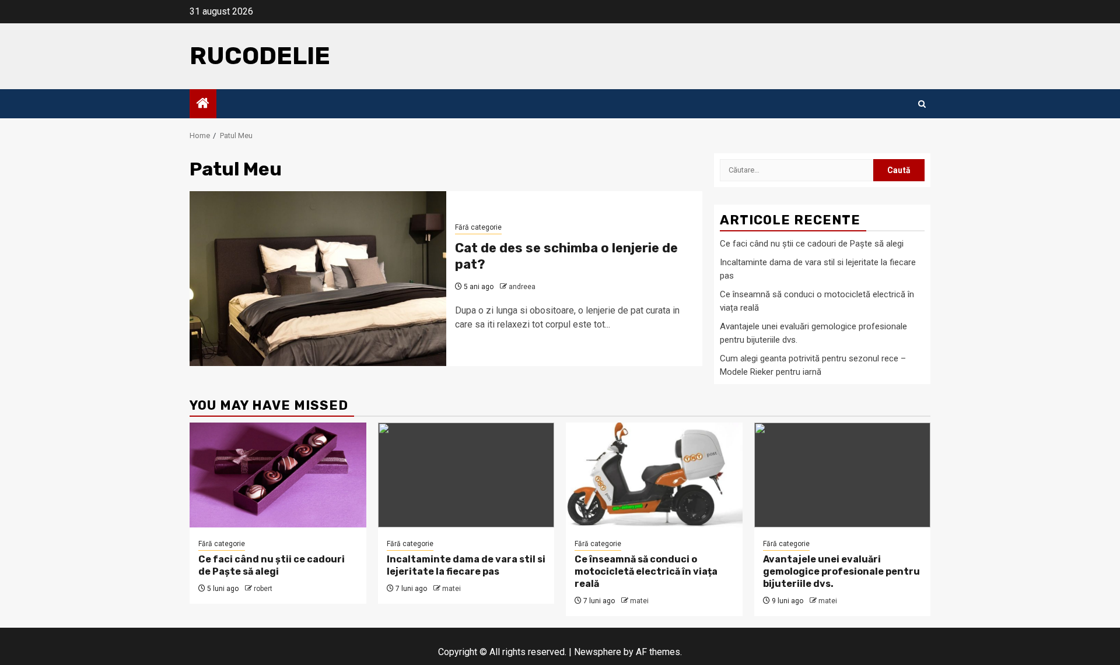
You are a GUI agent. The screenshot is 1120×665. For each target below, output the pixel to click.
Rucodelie (260, 56)
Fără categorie (478, 227)
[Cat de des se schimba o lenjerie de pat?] (318, 278)
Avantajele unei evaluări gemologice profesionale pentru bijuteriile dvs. (841, 571)
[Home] (203, 104)
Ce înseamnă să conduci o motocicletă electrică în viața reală (646, 571)
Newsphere (597, 651)
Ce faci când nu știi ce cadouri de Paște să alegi (812, 243)
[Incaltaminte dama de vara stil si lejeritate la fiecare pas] (466, 475)
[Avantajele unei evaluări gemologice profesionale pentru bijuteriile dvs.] (842, 475)
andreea (522, 287)
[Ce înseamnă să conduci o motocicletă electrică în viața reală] (654, 475)
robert (263, 589)
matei (451, 589)
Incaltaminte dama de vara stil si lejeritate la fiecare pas (466, 565)
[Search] (922, 104)
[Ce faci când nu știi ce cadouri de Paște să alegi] (278, 475)
